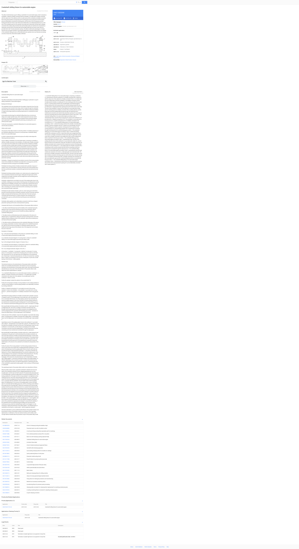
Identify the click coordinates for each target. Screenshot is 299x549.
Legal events (59, 56)
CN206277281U (6, 445)
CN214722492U (6, 470)
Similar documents (66, 56)
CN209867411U (6, 456)
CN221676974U (6, 490)
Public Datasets (148, 546)
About (131, 546)
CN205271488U (6, 433)
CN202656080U (6, 428)
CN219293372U (6, 481)
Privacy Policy (161, 546)
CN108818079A (6, 425)
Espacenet (62, 59)
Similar (76, 18)
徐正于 (59, 24)
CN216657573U (6, 464)
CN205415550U (6, 442)
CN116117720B (6, 459)
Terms (155, 546)
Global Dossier (68, 59)
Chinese (63, 22)
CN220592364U (6, 484)
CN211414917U (6, 450)
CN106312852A (6, 436)
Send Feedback (138, 546)
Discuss (74, 59)
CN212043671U (6, 473)
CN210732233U (6, 447)
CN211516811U (6, 476)
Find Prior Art (68, 18)
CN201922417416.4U (7, 507)
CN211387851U (6, 431)
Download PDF (58, 18)
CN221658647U (6, 492)
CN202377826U (6, 461)
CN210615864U (6, 453)
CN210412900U (6, 478)
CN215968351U (6, 487)
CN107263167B (6, 467)
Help (168, 546)
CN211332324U (6, 439)
